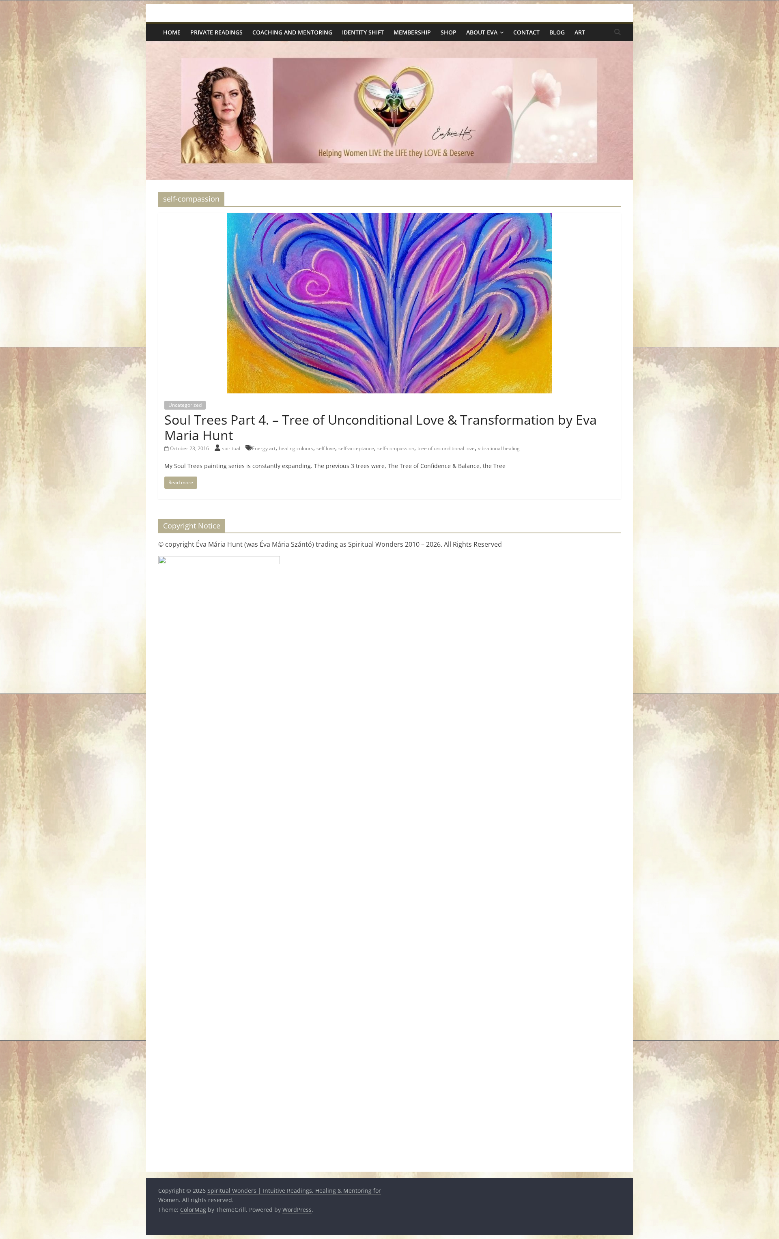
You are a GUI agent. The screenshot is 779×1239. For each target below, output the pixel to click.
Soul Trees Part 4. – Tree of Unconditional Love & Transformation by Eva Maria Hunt (380, 427)
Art (580, 32)
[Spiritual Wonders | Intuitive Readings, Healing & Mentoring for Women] (389, 45)
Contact (526, 32)
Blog (557, 32)
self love (325, 448)
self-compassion (395, 448)
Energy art (263, 448)
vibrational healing (499, 448)
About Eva (481, 32)
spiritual (231, 448)
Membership (412, 32)
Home (172, 32)
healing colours (296, 448)
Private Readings (216, 32)
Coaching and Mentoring (292, 32)
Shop (448, 32)
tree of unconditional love (446, 448)
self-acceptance (356, 448)
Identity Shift (363, 32)
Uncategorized (185, 405)
